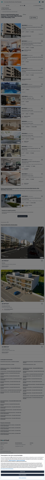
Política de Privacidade (20, 460)
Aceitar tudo (22, 471)
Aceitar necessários (22, 474)
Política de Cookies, (12, 460)
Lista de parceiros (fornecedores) (7, 468)
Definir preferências (22, 477)
